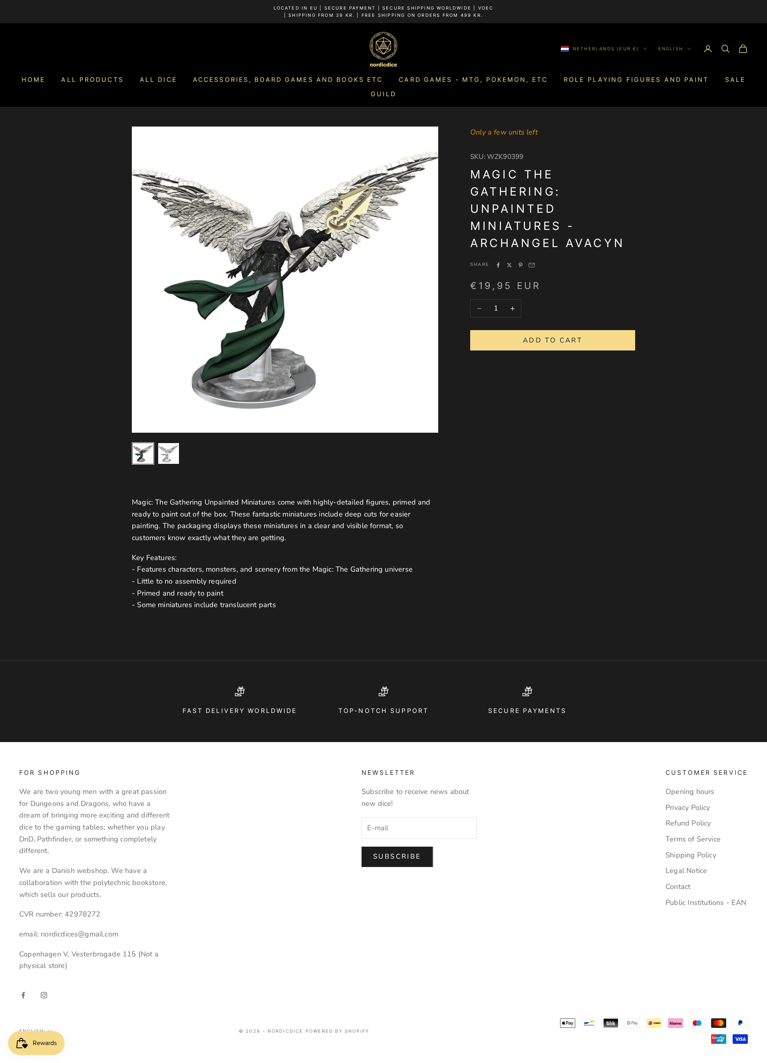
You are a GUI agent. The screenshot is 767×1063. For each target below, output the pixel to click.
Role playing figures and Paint (636, 79)
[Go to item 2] (168, 453)
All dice (158, 79)
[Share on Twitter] (509, 265)
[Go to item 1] (143, 453)
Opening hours (690, 791)
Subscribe (397, 856)
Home (33, 79)
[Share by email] (532, 265)
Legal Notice (686, 870)
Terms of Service (693, 839)
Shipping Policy (691, 855)
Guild (383, 94)
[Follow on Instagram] (44, 995)
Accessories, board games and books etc (288, 79)
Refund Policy (688, 823)
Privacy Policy (688, 807)
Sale (735, 79)
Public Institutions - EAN (706, 902)
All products (92, 79)
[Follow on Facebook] (23, 995)
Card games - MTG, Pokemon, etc (473, 79)
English (670, 48)
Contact (678, 886)
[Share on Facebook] (498, 265)
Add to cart (552, 340)
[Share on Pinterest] (520, 265)
